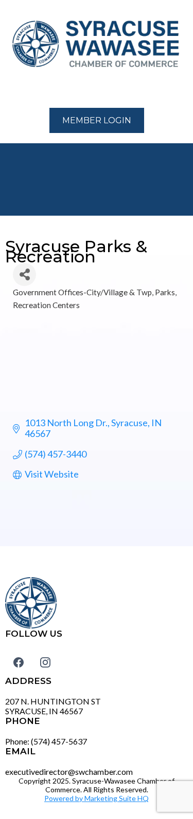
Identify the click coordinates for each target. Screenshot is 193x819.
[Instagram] (45, 662)
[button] (10, 89)
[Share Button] (24, 274)
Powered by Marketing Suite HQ (96, 798)
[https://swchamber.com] (96, 44)
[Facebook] (18, 662)
